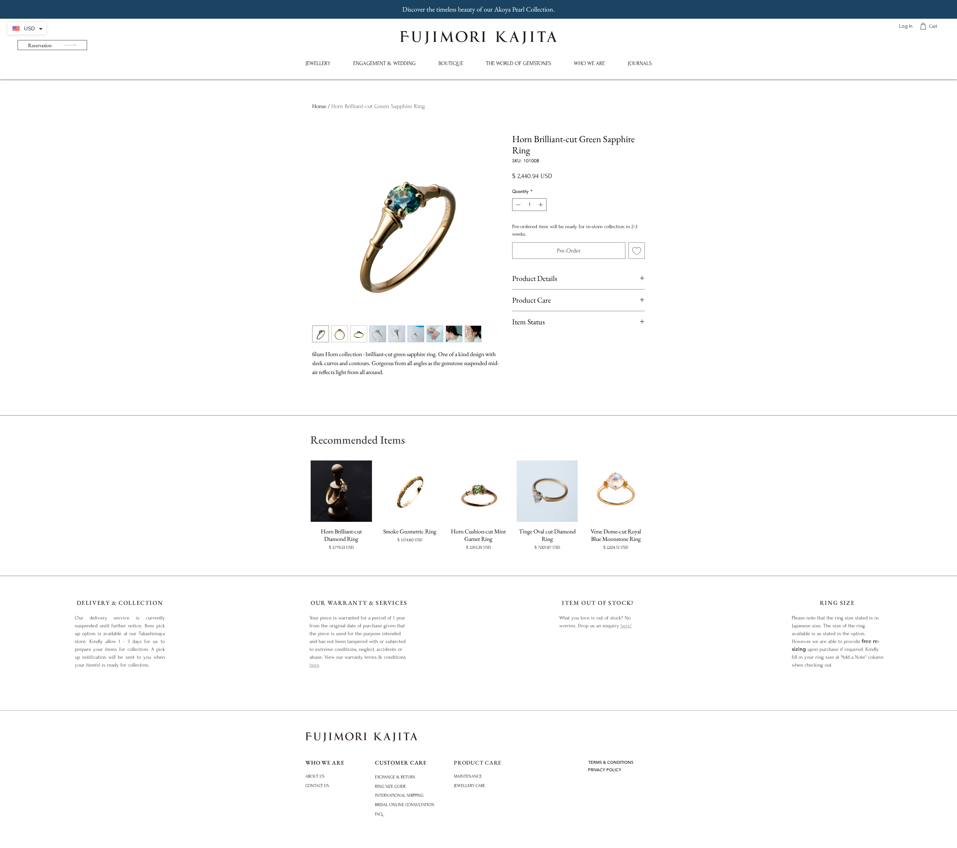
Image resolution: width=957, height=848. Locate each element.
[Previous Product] (299, 490)
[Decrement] (517, 205)
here (314, 665)
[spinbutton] (529, 205)
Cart (933, 26)
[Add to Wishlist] (636, 250)
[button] (317, 63)
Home (319, 106)
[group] (478, 505)
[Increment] (541, 205)
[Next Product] (657, 490)
